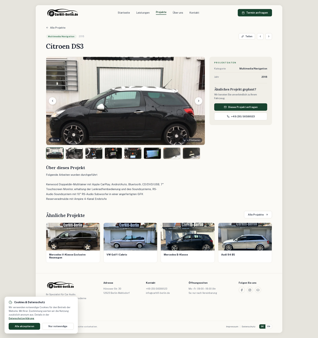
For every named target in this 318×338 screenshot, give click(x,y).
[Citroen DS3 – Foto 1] (55, 153)
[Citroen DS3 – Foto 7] (172, 153)
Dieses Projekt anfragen (243, 107)
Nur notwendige (57, 326)
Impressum (232, 326)
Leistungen (143, 12)
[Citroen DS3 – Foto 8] (191, 153)
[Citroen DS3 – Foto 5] (133, 153)
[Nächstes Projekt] (268, 36)
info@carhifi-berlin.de (158, 293)
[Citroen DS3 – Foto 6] (152, 153)
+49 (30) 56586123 (243, 116)
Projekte (161, 12)
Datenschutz (248, 326)
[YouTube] (258, 290)
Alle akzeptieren (24, 326)
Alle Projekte (58, 27)
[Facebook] (242, 290)
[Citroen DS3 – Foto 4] (113, 153)
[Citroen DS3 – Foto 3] (94, 153)
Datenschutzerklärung (21, 318)
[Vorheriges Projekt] (260, 36)
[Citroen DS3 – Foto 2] (74, 153)
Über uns (178, 12)
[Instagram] (250, 290)
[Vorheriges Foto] (52, 101)
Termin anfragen (257, 12)
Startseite (124, 12)
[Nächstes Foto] (198, 101)
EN (268, 326)
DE (262, 326)
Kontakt (194, 12)
